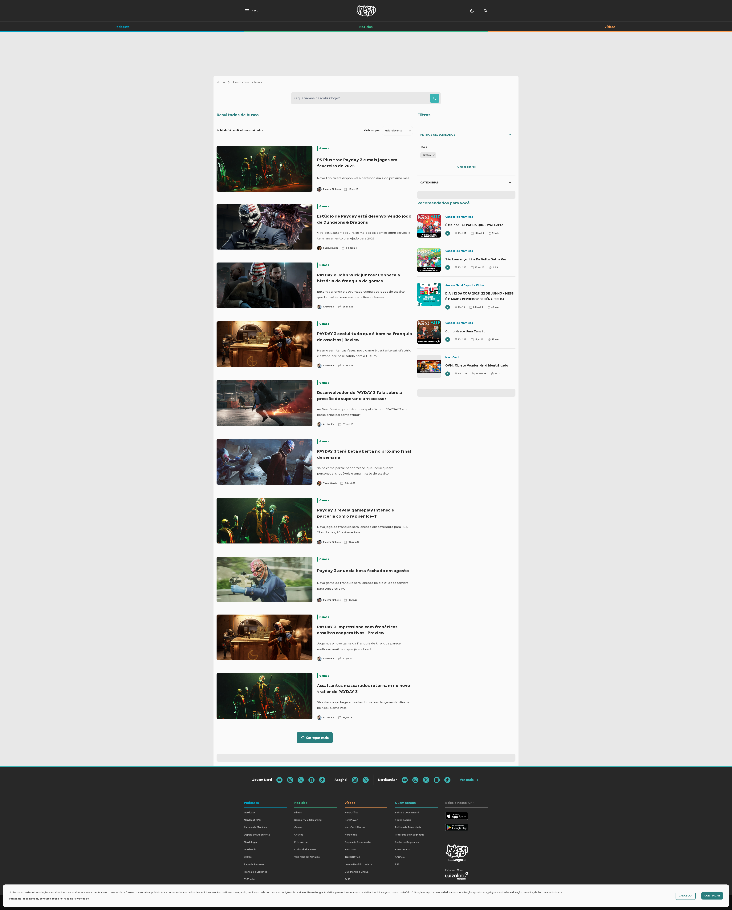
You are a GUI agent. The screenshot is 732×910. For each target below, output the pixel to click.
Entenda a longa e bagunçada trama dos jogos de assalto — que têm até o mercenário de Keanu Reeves (363, 294)
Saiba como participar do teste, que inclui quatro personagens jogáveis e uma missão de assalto (355, 470)
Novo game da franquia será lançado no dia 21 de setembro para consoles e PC (363, 585)
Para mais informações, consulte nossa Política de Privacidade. (49, 898)
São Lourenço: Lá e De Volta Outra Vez (475, 259)
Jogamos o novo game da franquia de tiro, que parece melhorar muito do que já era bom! (359, 646)
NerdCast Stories (355, 827)
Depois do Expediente (257, 834)
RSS (397, 864)
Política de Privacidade (408, 827)
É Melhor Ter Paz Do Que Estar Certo (474, 225)
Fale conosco (402, 849)
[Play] (447, 233)
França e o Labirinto (255, 872)
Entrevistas (301, 842)
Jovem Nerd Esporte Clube (464, 285)
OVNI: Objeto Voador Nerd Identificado (476, 365)
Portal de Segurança (407, 842)
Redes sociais (403, 820)
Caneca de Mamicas (459, 216)
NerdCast (452, 357)
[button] (428, 155)
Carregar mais (317, 738)
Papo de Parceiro (254, 864)
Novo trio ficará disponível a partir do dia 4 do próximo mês (363, 178)
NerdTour (350, 849)
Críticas (298, 834)
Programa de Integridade (409, 834)
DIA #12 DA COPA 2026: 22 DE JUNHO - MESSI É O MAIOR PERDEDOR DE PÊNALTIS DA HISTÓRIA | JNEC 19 (479, 297)
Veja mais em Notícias (307, 857)
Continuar (712, 895)
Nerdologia (250, 842)
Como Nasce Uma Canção (465, 331)
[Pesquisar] (434, 98)
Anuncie (400, 857)
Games (324, 148)
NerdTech (250, 849)
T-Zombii (249, 879)
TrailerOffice (352, 857)
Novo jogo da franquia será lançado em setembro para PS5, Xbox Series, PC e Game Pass (362, 529)
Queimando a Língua (356, 872)
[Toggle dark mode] (472, 11)
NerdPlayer (351, 820)
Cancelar (685, 895)
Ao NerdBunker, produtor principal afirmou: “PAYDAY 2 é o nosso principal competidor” (362, 412)
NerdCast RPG (252, 820)
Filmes (298, 812)
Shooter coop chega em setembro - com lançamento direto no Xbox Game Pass (363, 705)
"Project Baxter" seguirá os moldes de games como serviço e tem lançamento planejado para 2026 (363, 235)
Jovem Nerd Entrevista (358, 864)
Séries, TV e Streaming (308, 820)
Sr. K (347, 879)
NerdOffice (351, 812)
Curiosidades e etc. (305, 849)
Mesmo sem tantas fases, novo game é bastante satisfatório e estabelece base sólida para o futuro (364, 353)
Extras (248, 857)
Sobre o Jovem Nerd (407, 812)
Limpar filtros (466, 167)
